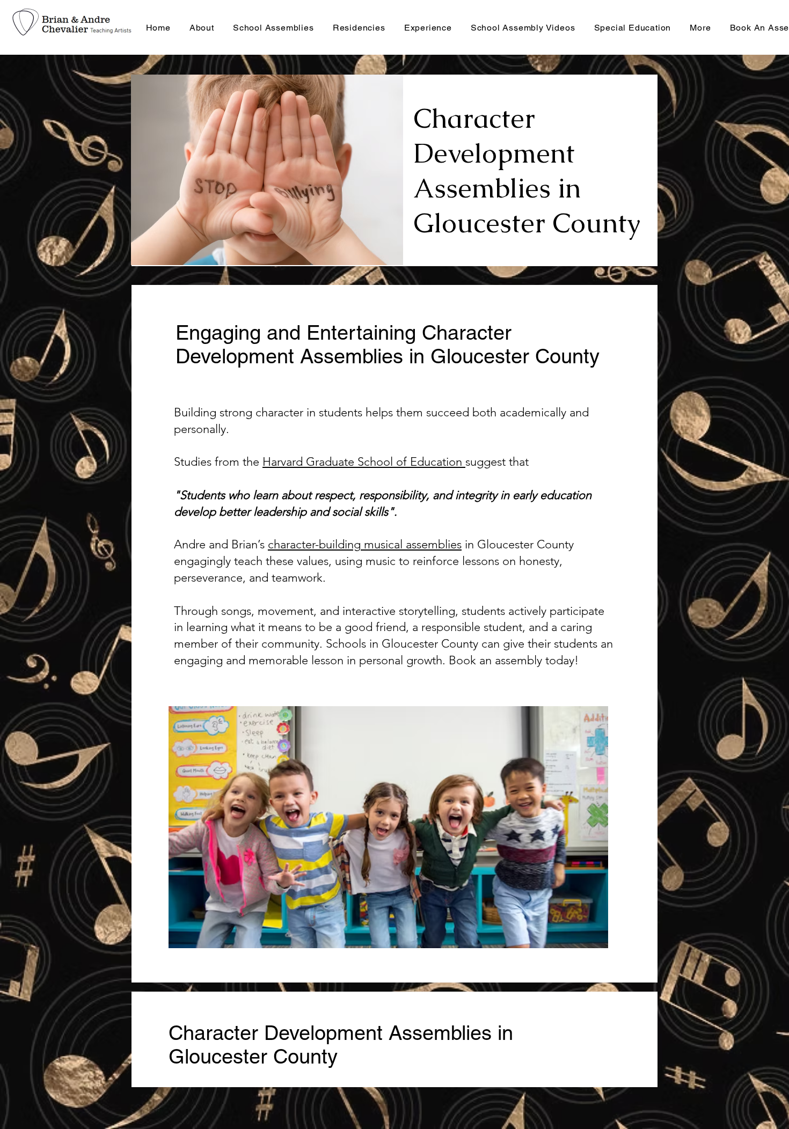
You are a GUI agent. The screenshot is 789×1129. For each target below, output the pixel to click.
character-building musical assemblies (365, 544)
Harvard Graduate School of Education (363, 461)
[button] (358, 27)
